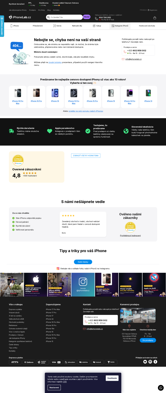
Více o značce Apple (17, 332)
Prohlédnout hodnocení (130, 235)
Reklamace (13, 325)
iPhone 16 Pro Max (53, 322)
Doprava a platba (15, 309)
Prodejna (32, 10)
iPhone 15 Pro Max (53, 335)
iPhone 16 (49, 332)
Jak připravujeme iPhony (17, 10)
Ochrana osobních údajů (18, 329)
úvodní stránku (55, 62)
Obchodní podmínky (16, 322)
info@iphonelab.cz (95, 329)
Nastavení (54, 387)
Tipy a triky (13, 348)
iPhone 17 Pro (51, 313)
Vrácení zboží (14, 313)
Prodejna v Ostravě (16, 335)
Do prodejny (148, 340)
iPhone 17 (49, 316)
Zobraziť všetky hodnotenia (85, 156)
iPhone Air (50, 319)
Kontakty (56, 10)
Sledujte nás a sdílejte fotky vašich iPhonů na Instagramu (85, 268)
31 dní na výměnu (15, 316)
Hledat (86, 17)
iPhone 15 (49, 341)
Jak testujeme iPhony (17, 338)
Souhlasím (112, 378)
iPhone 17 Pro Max (53, 309)
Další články (83, 262)
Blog (49, 10)
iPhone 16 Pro (51, 325)
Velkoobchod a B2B (16, 319)
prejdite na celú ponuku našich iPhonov (86, 111)
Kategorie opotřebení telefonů (20, 341)
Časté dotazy (14, 345)
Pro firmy (41, 10)
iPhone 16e (50, 329)
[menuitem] (15, 25)
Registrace (153, 10)
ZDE (65, 382)
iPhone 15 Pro (51, 338)
